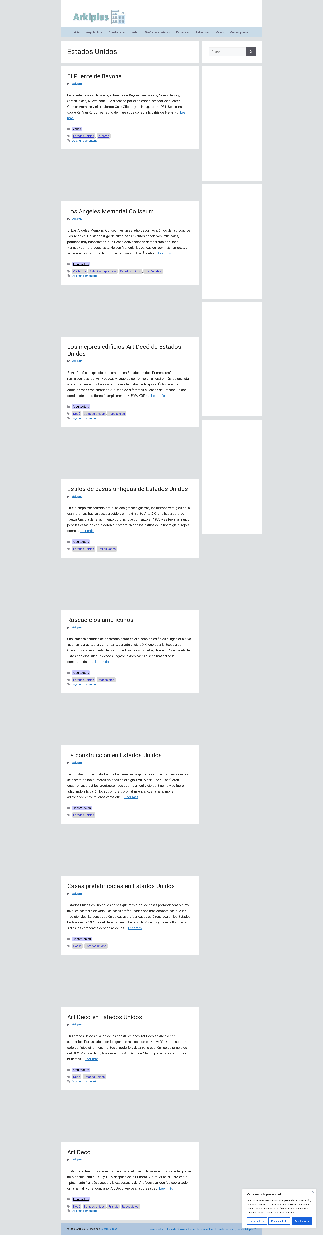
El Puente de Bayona (94, 76)
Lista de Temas (224, 1229)
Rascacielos (117, 413)
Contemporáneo (240, 32)
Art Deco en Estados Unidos (104, 1017)
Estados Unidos (83, 136)
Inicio (76, 32)
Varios (77, 129)
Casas (220, 32)
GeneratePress (109, 1228)
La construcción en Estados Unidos (114, 755)
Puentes (103, 136)
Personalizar (257, 1221)
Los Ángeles (153, 271)
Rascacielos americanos (100, 619)
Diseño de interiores (156, 32)
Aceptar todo (302, 1221)
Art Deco (79, 1152)
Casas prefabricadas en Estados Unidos (121, 886)
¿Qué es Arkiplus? (245, 1229)
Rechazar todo (279, 1221)
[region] (279, 1208)
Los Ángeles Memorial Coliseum (110, 211)
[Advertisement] (130, 176)
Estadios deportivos (103, 271)
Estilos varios (107, 549)
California (79, 271)
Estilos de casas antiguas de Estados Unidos (127, 489)
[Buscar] (251, 51)
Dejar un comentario (85, 140)
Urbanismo (202, 32)
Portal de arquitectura (200, 1229)
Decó (76, 413)
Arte (135, 32)
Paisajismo (183, 32)
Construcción (117, 32)
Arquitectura (94, 32)
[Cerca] (313, 1192)
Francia (113, 1206)
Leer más (165, 253)
